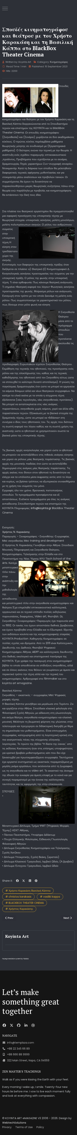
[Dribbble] (33, 1025)
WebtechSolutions (14, 1123)
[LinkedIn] (30, 881)
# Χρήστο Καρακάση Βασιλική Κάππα (27, 891)
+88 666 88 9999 (18, 1054)
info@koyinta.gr (41, 508)
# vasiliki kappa (50, 897)
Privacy (7, 1127)
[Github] (19, 1025)
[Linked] (26, 1025)
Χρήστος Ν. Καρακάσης (16, 532)
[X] (23, 881)
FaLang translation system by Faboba (15, 959)
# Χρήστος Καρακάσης (19, 909)
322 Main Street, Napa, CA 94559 (28, 1060)
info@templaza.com (20, 1043)
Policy (40, 1127)
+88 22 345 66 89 (18, 1048)
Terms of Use (24, 1127)
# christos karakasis (18, 897)
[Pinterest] (36, 881)
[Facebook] (17, 881)
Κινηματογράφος (59, 62)
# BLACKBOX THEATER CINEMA (24, 903)
